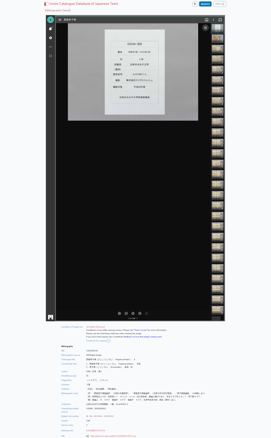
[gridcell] (80, 3)
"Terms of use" (140, 330)
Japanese (205, 4)
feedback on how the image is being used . (142, 336)
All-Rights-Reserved (95, 326)
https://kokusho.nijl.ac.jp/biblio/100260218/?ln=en (113, 436)
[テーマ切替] (195, 3)
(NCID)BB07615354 (95, 430)
